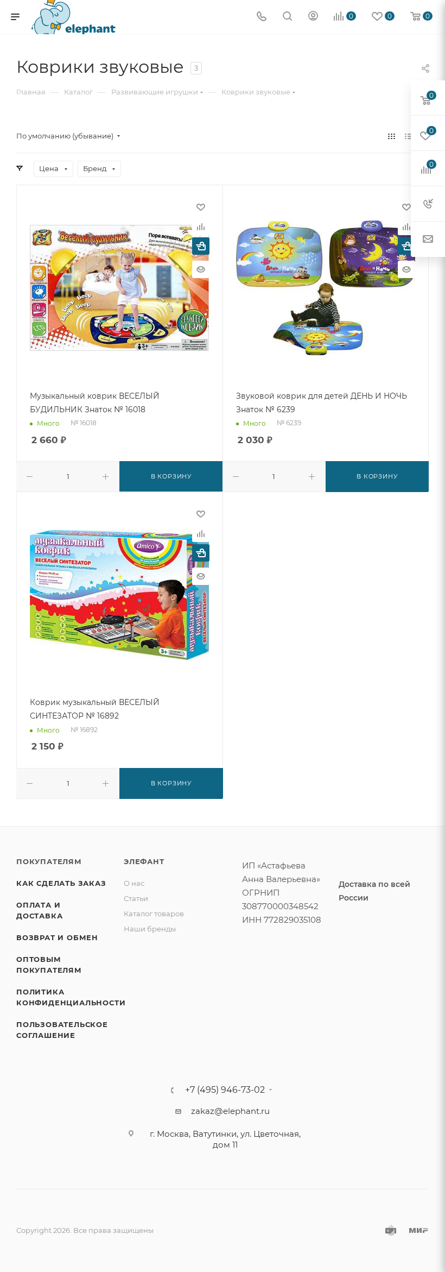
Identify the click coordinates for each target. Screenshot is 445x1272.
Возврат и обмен (57, 937)
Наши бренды (150, 928)
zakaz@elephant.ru (230, 1111)
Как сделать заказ (61, 883)
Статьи (136, 898)
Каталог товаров (154, 913)
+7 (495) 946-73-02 (225, 1090)
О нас (134, 883)
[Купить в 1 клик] (200, 246)
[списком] (408, 136)
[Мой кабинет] (313, 17)
